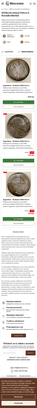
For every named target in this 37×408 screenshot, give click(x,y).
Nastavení (18, 397)
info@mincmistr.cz (21, 368)
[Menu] (3, 4)
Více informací (18, 107)
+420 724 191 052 (20, 371)
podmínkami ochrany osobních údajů (18, 359)
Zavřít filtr (9, 52)
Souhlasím (18, 403)
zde (32, 392)
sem (27, 390)
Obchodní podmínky (24, 376)
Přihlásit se (31, 353)
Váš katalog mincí (11, 376)
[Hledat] (30, 4)
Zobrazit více (18, 335)
